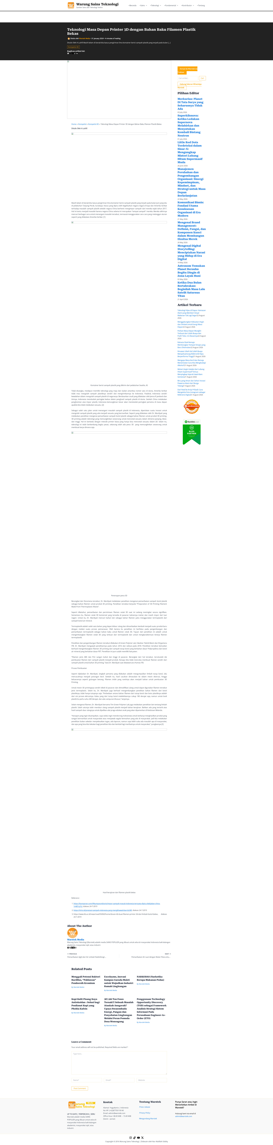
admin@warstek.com (183, 1116)
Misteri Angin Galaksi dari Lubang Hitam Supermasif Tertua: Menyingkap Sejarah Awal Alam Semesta (191, 373)
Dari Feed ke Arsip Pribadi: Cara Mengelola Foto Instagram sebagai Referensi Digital (191, 392)
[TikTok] (134, 1137)
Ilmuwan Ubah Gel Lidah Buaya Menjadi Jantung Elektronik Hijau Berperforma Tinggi (191, 354)
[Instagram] (68, 948)
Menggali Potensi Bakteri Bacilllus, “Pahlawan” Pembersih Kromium (85, 979)
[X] (70, 53)
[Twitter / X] (70, 948)
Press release (144, 1107)
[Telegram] (72, 53)
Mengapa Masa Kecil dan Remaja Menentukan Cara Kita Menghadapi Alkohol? (192, 363)
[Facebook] (75, 53)
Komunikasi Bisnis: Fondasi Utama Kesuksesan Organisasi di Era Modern (191, 209)
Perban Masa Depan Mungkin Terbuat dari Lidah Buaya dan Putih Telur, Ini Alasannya (189, 333)
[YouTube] (138, 1137)
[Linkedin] (77, 53)
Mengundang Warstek (148, 1118)
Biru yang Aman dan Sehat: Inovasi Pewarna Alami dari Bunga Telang (191, 383)
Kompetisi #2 (73, 47)
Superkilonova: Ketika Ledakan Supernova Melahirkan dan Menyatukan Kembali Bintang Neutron (189, 125)
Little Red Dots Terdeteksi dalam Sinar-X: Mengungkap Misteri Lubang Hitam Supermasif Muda (190, 152)
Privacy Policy (144, 1113)
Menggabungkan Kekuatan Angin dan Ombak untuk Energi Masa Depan (191, 324)
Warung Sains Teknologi (97, 4)
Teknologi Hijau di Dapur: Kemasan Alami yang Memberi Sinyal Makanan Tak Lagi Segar (192, 313)
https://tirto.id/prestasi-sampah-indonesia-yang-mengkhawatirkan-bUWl (103, 910)
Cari (202, 78)
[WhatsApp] (68, 53)
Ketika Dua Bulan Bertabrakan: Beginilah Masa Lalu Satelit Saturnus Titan (191, 289)
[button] (146, 5)
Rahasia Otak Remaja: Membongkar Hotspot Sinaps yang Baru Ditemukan (191, 345)
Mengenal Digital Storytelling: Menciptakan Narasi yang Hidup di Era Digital (191, 252)
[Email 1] (75, 948)
